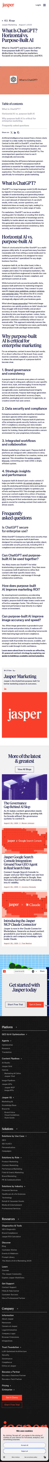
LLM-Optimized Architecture (14, 1351)
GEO (4, 1140)
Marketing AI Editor (12, 1073)
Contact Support (9, 1287)
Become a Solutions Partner (14, 1375)
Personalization (8, 1147)
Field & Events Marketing (12, 1172)
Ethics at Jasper (9, 1366)
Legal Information (9, 1330)
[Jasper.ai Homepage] (8, 5)
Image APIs (9, 1090)
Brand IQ (6, 1109)
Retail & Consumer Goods (13, 1201)
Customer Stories (9, 1250)
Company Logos (8, 1333)
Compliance (7, 1362)
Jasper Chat (9, 1076)
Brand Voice (9, 1112)
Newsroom (6, 1322)
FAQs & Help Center (10, 1291)
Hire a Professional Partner (13, 1298)
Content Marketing (10, 1165)
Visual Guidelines (11, 1115)
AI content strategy (31, 483)
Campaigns (6, 1151)
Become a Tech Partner (12, 1379)
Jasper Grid (7, 1066)
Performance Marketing (12, 1169)
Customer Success (10, 1294)
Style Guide (9, 1117)
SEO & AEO (7, 1143)
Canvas (5, 1070)
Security (5, 1355)
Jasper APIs (7, 1084)
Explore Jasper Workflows (13, 1277)
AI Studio (6, 1062)
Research (6, 1048)
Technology (7, 1197)
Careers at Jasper (9, 1326)
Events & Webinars (10, 1253)
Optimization (7, 1045)
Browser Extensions (10, 1337)
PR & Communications (11, 1180)
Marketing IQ (7, 1101)
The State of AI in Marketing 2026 (16, 1261)
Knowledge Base (9, 1105)
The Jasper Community (12, 1274)
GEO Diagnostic (9, 1229)
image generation (20, 303)
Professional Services (11, 1208)
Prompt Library (8, 1257)
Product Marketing (10, 1161)
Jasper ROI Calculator (11, 1236)
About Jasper (7, 1319)
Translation (7, 1052)
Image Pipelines (8, 1080)
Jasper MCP (9, 1087)
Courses (5, 1270)
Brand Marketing (9, 1176)
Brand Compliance (9, 1233)
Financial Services (9, 1190)
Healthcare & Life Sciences (13, 1194)
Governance (7, 1358)
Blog (4, 1246)
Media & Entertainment (12, 1205)
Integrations (7, 1341)
